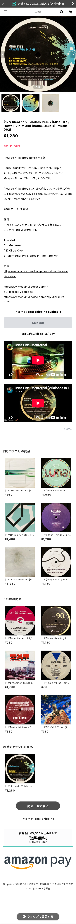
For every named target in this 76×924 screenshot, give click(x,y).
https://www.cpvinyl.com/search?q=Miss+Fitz (34, 296)
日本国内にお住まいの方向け (38, 333)
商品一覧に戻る (38, 806)
